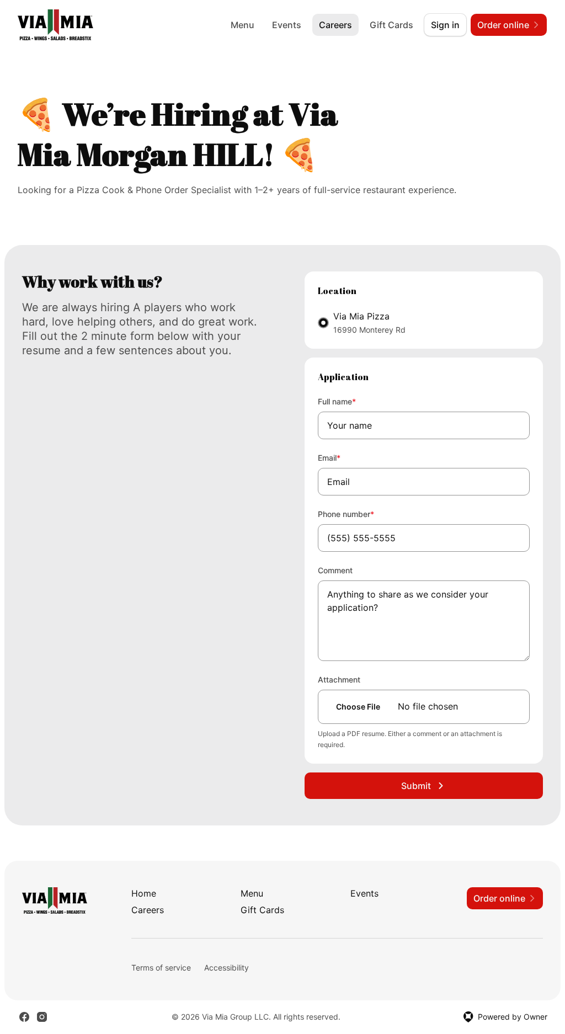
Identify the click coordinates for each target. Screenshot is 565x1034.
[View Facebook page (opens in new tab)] (24, 1017)
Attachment (339, 679)
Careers (335, 24)
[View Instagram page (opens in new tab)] (42, 1017)
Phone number (361, 514)
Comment (335, 570)
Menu (242, 24)
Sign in (445, 24)
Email (344, 457)
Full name (352, 401)
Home (143, 893)
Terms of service (161, 967)
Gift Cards (391, 24)
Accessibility (226, 967)
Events (286, 24)
